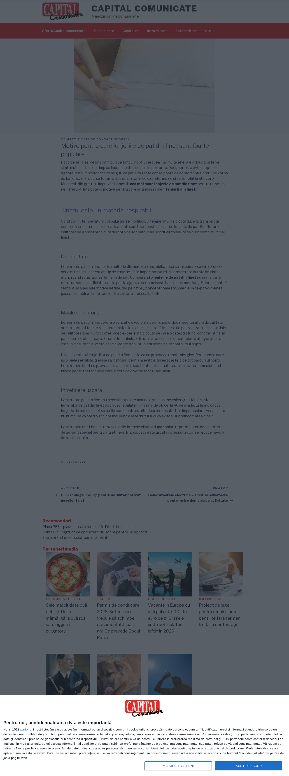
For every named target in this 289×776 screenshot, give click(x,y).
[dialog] (144, 735)
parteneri (26, 729)
